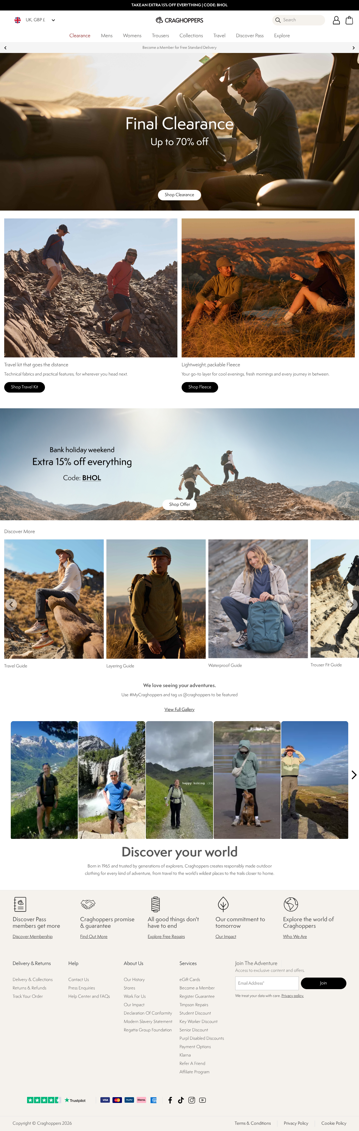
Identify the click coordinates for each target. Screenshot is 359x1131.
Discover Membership (33, 937)
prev (5, 48)
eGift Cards (190, 980)
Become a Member (197, 988)
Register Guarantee (197, 996)
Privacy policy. (292, 996)
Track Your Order (28, 996)
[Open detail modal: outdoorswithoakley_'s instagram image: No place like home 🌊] (247, 780)
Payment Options (195, 1047)
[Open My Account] (336, 20)
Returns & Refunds (29, 988)
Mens (106, 36)
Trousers (160, 36)
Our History (134, 980)
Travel (219, 36)
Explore (282, 36)
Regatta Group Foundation (148, 1030)
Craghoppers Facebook (170, 1100)
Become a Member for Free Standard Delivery (179, 48)
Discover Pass (250, 36)
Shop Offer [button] (179, 504)
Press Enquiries (81, 988)
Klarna (185, 1055)
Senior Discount (194, 1030)
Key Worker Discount (199, 1022)
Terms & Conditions (253, 1123)
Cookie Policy (333, 1123)
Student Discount (195, 1013)
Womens (132, 36)
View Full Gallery (179, 709)
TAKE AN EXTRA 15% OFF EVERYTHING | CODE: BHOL (179, 5)
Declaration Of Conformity (148, 1013)
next (353, 48)
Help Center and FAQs (89, 996)
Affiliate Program (194, 1072)
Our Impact (226, 937)
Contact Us (78, 980)
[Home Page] (179, 20)
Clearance (79, 36)
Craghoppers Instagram (191, 1100)
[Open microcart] (349, 20)
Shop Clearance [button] (179, 195)
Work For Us (135, 996)
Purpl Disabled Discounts (202, 1038)
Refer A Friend (192, 1064)
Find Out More (93, 937)
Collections (191, 36)
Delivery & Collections (33, 980)
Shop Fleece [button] (199, 387)
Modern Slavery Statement (148, 1022)
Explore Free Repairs (166, 937)
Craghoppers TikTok (181, 1100)
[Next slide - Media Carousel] (353, 775)
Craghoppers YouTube (202, 1100)
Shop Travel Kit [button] (24, 387)
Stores (129, 988)
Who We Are (295, 937)
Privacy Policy (296, 1123)
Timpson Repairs (194, 1005)
